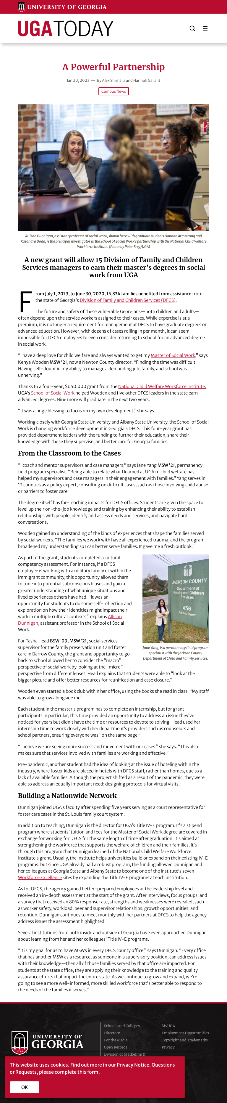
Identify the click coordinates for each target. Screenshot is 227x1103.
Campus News (113, 91)
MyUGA (168, 1026)
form (92, 1072)
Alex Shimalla (113, 80)
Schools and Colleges (122, 1026)
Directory (112, 1033)
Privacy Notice (133, 1065)
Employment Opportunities (185, 1033)
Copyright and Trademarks (185, 1040)
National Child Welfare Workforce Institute (161, 386)
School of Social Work (52, 393)
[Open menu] (205, 28)
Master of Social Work (173, 355)
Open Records (115, 1047)
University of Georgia (51, 1043)
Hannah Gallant (146, 80)
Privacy (168, 1047)
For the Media (116, 1040)
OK (24, 1087)
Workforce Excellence (40, 877)
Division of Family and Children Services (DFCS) (128, 300)
